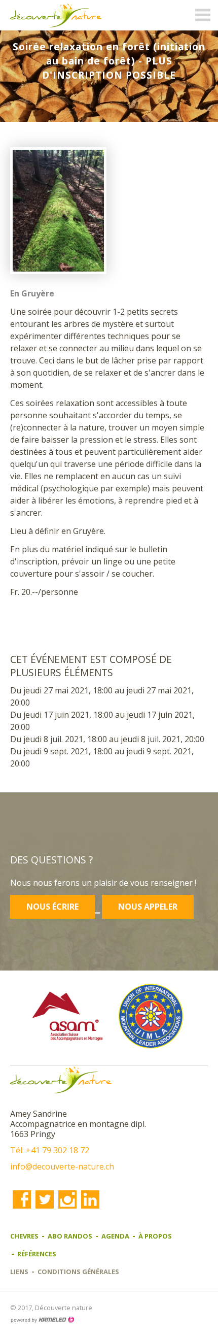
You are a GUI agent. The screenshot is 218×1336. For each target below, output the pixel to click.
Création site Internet (42, 1319)
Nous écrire (52, 906)
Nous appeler (147, 906)
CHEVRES (24, 1236)
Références (36, 1253)
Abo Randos (70, 1236)
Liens (19, 1271)
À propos (155, 1236)
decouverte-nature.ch (56, 15)
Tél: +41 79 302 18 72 (49, 1150)
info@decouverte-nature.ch (62, 1166)
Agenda (115, 1236)
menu (203, 15)
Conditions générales (78, 1271)
